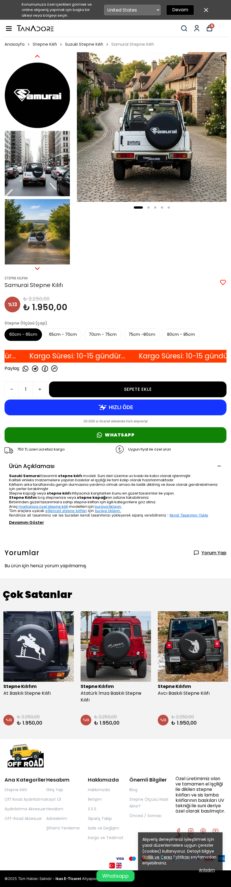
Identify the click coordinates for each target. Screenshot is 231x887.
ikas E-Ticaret (68, 878)
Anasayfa (15, 44)
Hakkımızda (99, 790)
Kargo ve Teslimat (105, 837)
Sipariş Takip (100, 818)
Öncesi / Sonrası (145, 815)
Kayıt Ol (53, 799)
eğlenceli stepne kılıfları (66, 510)
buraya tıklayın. (108, 506)
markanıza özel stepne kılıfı (43, 506)
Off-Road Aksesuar (23, 818)
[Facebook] (178, 831)
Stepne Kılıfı (45, 44)
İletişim (95, 799)
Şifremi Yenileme (63, 828)
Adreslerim (56, 818)
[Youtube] (215, 831)
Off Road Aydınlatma (25, 799)
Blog (133, 790)
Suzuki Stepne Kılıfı (84, 44)
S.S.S (92, 809)
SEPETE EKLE (138, 389)
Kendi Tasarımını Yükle (189, 515)
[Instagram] (191, 831)
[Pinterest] (203, 831)
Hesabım (54, 809)
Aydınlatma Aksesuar (25, 809)
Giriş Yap (54, 790)
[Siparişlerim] (196, 28)
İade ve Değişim (103, 828)
